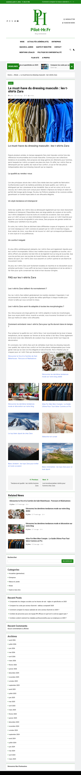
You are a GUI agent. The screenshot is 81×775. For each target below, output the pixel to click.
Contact (57, 47)
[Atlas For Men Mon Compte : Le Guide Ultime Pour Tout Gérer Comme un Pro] (57, 392)
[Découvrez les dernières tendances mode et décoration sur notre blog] (23, 392)
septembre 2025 (14, 685)
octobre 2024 (13, 730)
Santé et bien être (43, 47)
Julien (11, 96)
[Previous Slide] (70, 2)
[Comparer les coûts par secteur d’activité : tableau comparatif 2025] (36, 67)
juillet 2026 (12, 644)
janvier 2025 (13, 718)
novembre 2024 (14, 726)
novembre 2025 (14, 677)
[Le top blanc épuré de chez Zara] (23, 421)
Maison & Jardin (26, 47)
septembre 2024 (14, 734)
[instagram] (9, 21)
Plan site (35, 58)
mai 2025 (12, 701)
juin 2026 (12, 648)
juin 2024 (12, 747)
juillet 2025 (12, 693)
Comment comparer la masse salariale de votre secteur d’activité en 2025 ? (56, 2)
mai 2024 (12, 751)
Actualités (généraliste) (38, 42)
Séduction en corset (49, 437)
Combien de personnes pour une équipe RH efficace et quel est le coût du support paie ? (38, 614)
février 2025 (13, 714)
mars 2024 (12, 759)
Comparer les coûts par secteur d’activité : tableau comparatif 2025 (31, 606)
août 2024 (12, 738)
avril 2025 (12, 706)
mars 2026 (12, 661)
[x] (12, 21)
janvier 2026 (13, 669)
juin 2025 (12, 697)
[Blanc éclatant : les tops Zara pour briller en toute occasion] (23, 451)
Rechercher (12, 557)
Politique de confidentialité (50, 52)
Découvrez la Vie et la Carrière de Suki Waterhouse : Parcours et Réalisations (40, 501)
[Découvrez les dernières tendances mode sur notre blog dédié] (57, 362)
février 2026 (13, 665)
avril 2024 (12, 755)
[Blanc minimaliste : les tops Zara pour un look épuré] (57, 453)
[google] (15, 21)
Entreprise (56, 42)
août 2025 (12, 689)
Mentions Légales (27, 52)
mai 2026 (12, 652)
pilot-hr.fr (40, 29)
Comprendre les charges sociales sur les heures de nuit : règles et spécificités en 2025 (38, 601)
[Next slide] (73, 2)
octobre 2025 (13, 681)
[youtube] (17, 21)
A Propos (46, 58)
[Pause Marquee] (72, 66)
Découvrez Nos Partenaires (17, 766)
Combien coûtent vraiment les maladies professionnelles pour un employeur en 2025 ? (37, 618)
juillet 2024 (12, 743)
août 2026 (12, 640)
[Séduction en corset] (57, 423)
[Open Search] (70, 49)
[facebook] (7, 21)
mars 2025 (12, 710)
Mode (22, 42)
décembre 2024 (14, 722)
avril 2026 (12, 656)
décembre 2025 (14, 673)
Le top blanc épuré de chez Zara (20, 433)
